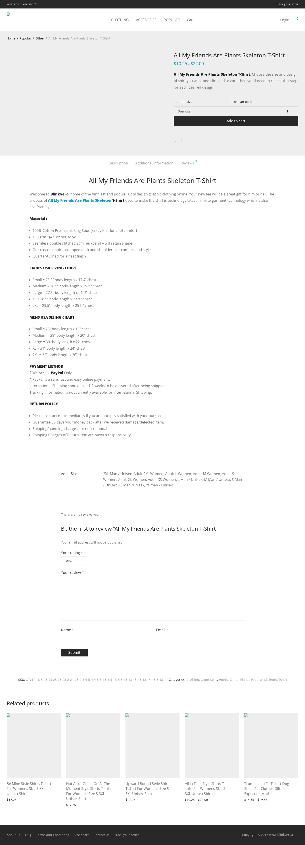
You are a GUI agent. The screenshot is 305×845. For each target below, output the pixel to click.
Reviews (189, 163)
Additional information (154, 163)
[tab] (118, 163)
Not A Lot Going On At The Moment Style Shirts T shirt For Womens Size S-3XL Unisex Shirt (89, 791)
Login (284, 19)
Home (11, 38)
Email (162, 629)
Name (67, 629)
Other (40, 38)
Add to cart (236, 120)
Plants (244, 679)
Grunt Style (209, 679)
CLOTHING (120, 19)
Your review (72, 572)
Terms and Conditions (52, 835)
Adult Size (185, 102)
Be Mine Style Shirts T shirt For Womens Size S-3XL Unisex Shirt (29, 788)
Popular (25, 38)
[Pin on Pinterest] (199, 140)
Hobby (223, 679)
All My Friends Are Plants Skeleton (79, 200)
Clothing (192, 679)
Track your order (287, 4)
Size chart (81, 835)
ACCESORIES (146, 19)
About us (13, 835)
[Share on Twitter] (192, 140)
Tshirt (282, 679)
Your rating (72, 552)
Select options (14, 799)
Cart (190, 19)
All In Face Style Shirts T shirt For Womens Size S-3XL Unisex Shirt (205, 788)
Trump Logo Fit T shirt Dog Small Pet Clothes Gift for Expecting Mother (266, 788)
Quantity (184, 111)
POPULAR (172, 19)
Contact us (101, 835)
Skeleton (270, 679)
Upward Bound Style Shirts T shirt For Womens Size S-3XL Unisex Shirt (148, 788)
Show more (36, 799)
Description (118, 163)
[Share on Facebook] (186, 140)
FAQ (28, 835)
